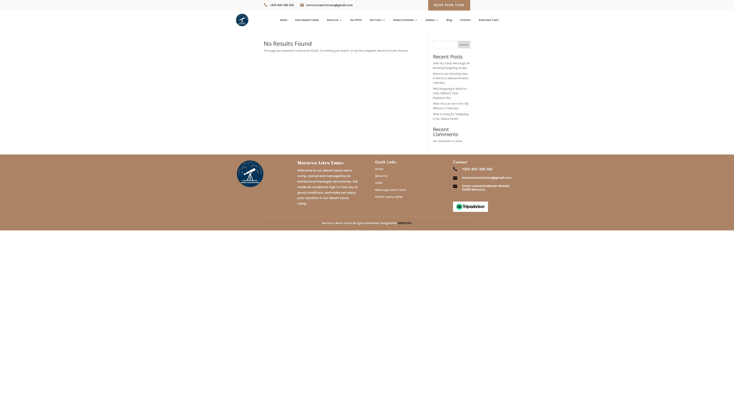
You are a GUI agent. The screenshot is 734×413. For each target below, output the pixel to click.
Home (283, 20)
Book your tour (449, 5)
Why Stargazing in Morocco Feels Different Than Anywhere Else (450, 93)
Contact (465, 20)
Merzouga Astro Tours (390, 190)
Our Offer (356, 20)
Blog (449, 20)
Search (464, 44)
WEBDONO (405, 223)
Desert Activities (403, 20)
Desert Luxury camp (389, 197)
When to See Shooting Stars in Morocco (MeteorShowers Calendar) (450, 78)
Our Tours (376, 20)
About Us (332, 20)
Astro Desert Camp (307, 20)
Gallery (430, 20)
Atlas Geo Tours (489, 20)
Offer (378, 183)
